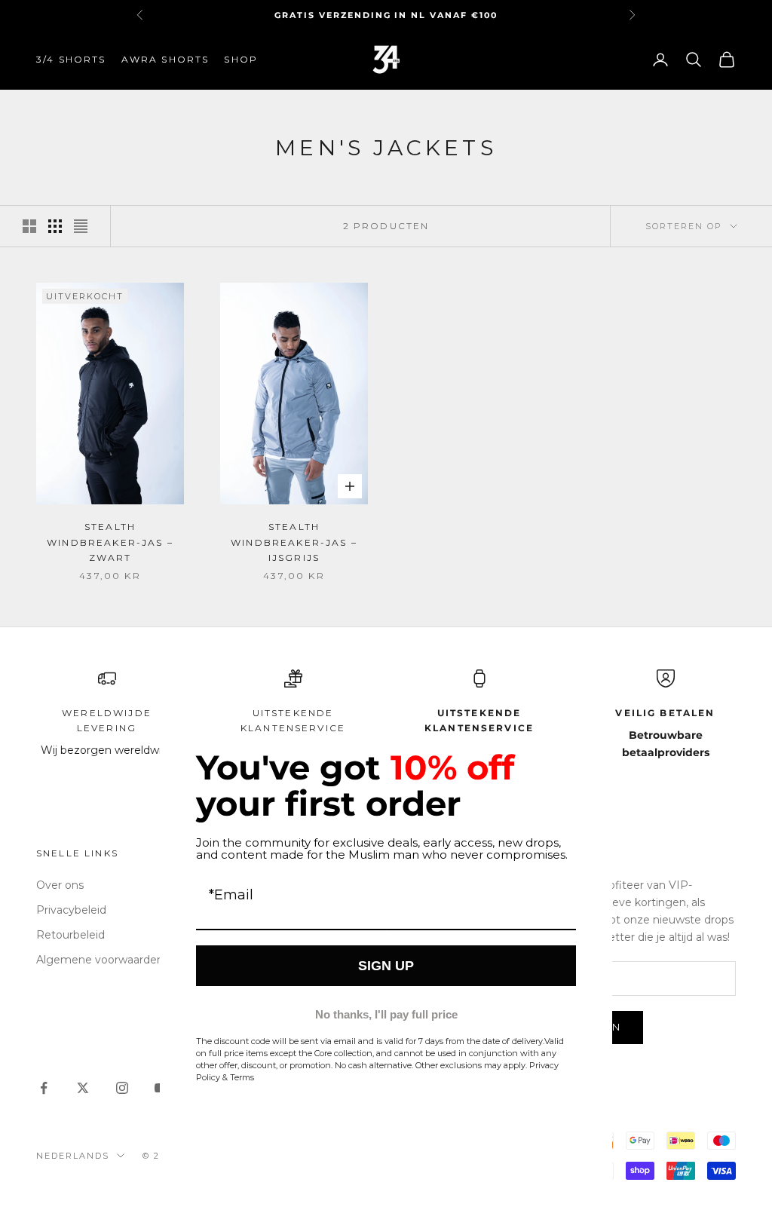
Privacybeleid (71, 910)
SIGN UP (386, 965)
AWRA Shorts (165, 59)
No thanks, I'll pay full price (386, 1014)
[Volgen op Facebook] (43, 1087)
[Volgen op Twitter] (82, 1087)
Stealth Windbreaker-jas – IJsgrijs (294, 542)
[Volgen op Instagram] (122, 1087)
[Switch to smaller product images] (55, 226)
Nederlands (72, 1155)
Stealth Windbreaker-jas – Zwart (110, 542)
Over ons (60, 885)
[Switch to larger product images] (29, 226)
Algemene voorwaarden (100, 959)
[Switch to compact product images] (80, 226)
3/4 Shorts (71, 59)
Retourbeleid (70, 935)
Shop (241, 59)
